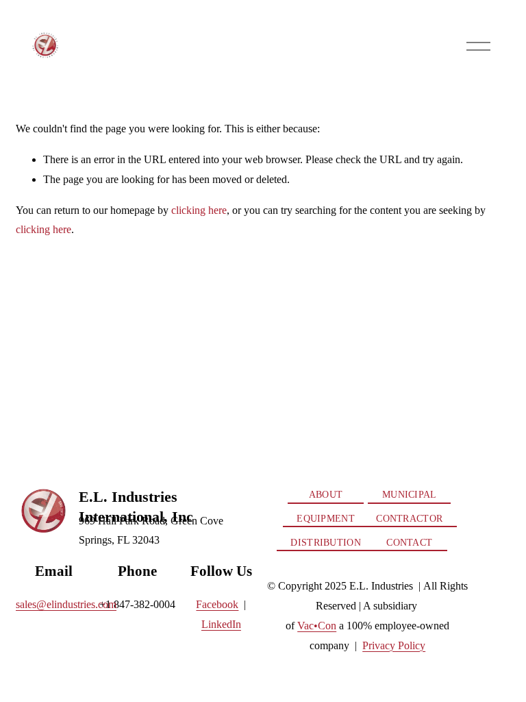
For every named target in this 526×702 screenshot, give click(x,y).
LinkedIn (221, 624)
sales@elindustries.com (66, 604)
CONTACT (409, 542)
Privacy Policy (393, 645)
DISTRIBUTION (325, 542)
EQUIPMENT (326, 518)
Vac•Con (316, 625)
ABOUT (325, 494)
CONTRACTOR (409, 518)
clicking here (199, 210)
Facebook (217, 604)
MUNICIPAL (409, 494)
